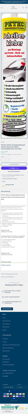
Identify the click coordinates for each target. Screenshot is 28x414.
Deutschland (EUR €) (8, 387)
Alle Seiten (5, 376)
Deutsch (21, 387)
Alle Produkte (6, 327)
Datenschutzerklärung (8, 348)
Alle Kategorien (6, 324)
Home (4, 317)
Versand (8, 154)
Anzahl (2, 156)
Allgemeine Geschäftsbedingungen (11, 344)
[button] (1, 7)
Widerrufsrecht (6, 350)
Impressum (5, 338)
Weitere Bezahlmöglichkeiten (14, 171)
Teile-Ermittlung (6, 320)
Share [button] (4, 181)
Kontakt (4, 330)
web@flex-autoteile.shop (9, 370)
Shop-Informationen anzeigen (9, 178)
